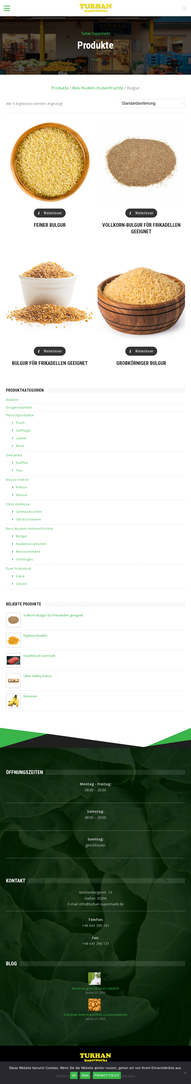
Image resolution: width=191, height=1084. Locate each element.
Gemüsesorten (29, 511)
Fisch (20, 422)
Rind (20, 446)
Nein (85, 1075)
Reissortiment (28, 551)
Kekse (21, 487)
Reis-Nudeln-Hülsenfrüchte (97, 88)
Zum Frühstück (18, 568)
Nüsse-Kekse (17, 479)
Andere (12, 399)
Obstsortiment (28, 519)
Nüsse (21, 495)
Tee (19, 470)
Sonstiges (24, 559)
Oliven (21, 583)
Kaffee (22, 462)
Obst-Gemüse (18, 504)
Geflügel (23, 430)
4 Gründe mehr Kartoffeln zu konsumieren (95, 1015)
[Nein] (184, 1072)
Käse (20, 576)
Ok (74, 1075)
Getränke (14, 455)
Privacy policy (107, 1075)
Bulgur (21, 536)
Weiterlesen (53, 213)
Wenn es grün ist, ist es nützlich (95, 988)
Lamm (21, 438)
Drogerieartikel (19, 407)
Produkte (60, 88)
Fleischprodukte (20, 415)
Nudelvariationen (31, 544)
